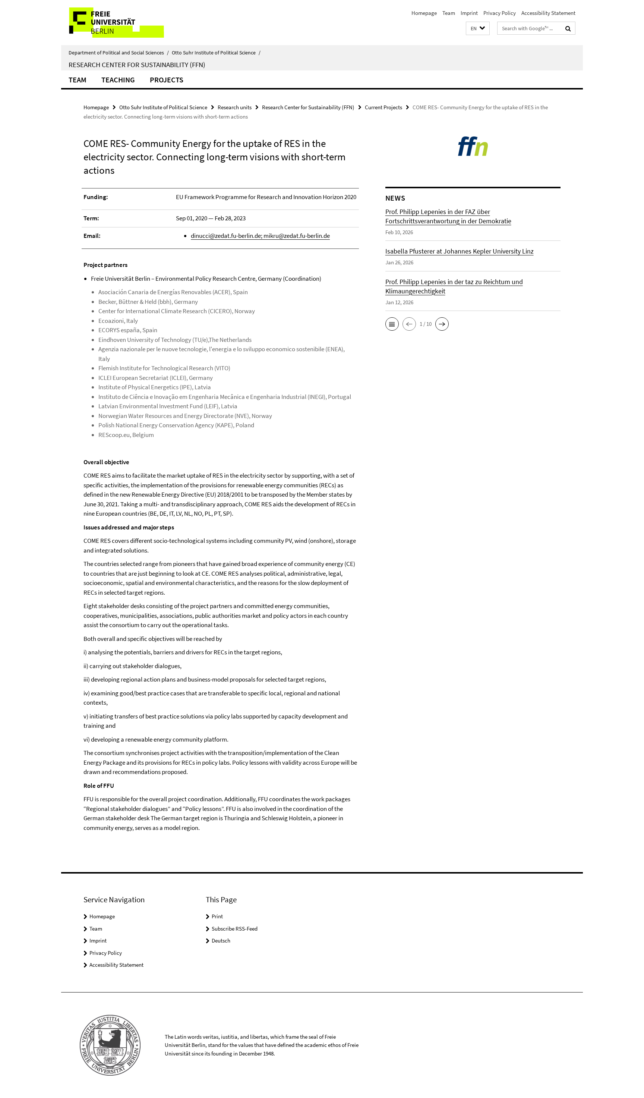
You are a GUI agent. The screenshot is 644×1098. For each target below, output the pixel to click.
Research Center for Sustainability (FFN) (137, 64)
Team (448, 12)
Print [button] (217, 916)
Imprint (469, 12)
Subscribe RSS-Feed (235, 928)
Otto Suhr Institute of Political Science (216, 52)
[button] (478, 28)
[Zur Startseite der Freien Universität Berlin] (123, 22)
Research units (235, 107)
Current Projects (383, 107)
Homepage (424, 12)
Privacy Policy (499, 12)
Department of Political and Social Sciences (119, 52)
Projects (166, 79)
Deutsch (221, 940)
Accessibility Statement (548, 12)
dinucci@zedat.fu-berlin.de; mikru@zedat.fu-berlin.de (260, 236)
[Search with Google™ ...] (568, 28)
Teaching (118, 79)
